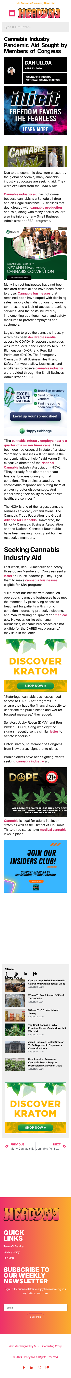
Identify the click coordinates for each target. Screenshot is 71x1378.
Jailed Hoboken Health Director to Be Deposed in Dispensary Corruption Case (46, 1045)
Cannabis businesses (34, 293)
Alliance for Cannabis (20, 520)
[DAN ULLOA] (13, 71)
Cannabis (11, 821)
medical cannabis (53, 830)
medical (61, 615)
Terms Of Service (13, 1246)
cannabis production (46, 207)
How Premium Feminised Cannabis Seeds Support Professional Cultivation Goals (45, 1062)
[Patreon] (47, 1367)
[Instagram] (39, 1367)
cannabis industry (49, 368)
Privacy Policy (12, 1252)
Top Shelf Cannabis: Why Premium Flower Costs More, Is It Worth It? (47, 1028)
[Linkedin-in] (31, 1367)
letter (8, 576)
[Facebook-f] (23, 1367)
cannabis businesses (41, 580)
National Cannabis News (43, 80)
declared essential (42, 337)
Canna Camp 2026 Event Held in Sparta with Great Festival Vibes (46, 982)
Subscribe (35, 1316)
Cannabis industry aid (20, 194)
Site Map (9, 1257)
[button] (12, 13)
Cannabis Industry (38, 77)
